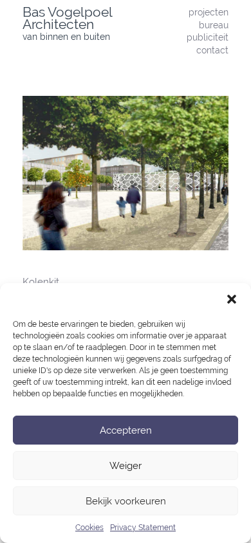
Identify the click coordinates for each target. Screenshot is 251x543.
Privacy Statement (143, 527)
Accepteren (126, 430)
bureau (213, 24)
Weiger (125, 466)
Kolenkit (41, 282)
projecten (208, 11)
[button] (231, 299)
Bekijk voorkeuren (126, 501)
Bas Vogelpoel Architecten (67, 18)
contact (212, 49)
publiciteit (207, 37)
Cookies (89, 527)
